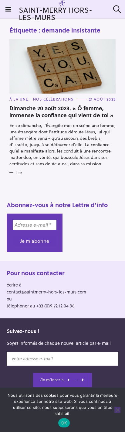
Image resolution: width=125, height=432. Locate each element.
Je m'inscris (51, 379)
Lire (18, 172)
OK (64, 422)
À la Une (19, 99)
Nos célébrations (53, 99)
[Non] (117, 410)
